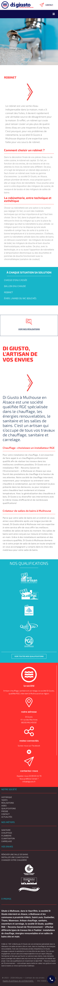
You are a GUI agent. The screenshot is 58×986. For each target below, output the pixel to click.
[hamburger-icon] (54, 14)
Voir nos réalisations (29, 329)
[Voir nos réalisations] (29, 321)
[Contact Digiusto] (51, 979)
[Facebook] (29, 752)
